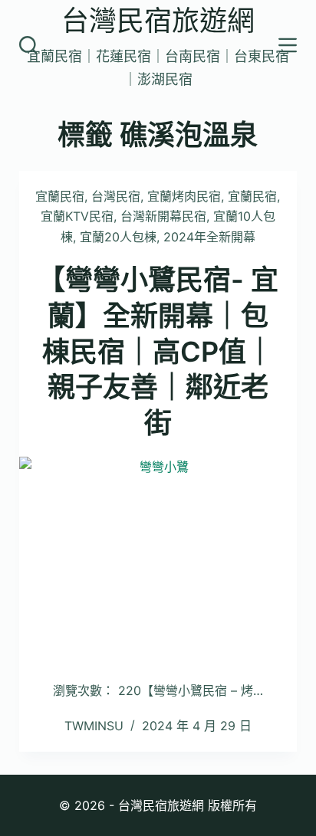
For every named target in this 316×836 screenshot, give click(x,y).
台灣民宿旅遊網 (158, 21)
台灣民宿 (115, 196)
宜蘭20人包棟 (118, 236)
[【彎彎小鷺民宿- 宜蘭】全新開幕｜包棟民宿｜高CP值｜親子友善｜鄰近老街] (158, 561)
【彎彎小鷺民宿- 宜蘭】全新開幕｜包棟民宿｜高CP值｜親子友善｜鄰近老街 (158, 351)
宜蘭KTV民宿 (77, 216)
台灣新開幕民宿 (163, 216)
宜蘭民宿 (59, 196)
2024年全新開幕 (209, 236)
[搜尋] (28, 45)
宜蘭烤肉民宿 (184, 196)
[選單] (287, 45)
